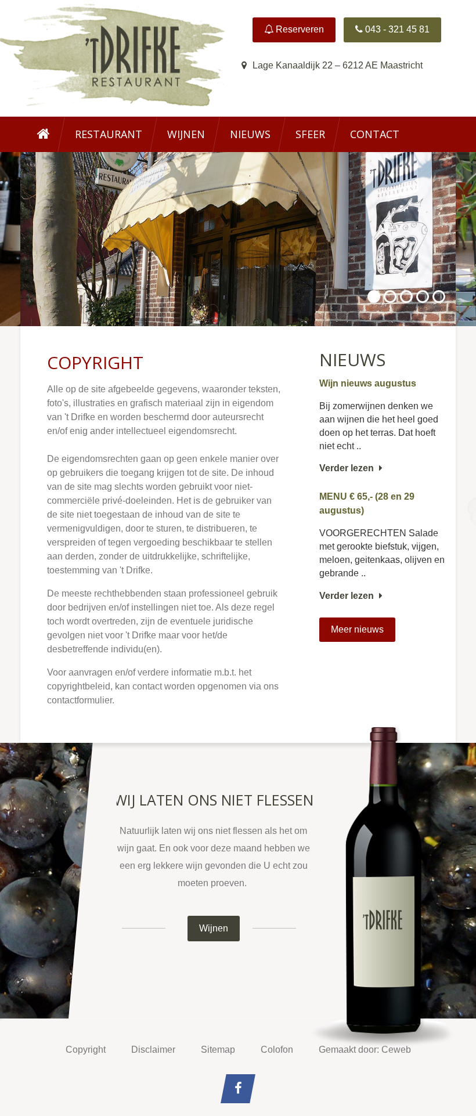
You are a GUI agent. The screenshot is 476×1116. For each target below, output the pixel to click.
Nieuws (250, 134)
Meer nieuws (357, 629)
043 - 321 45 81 (396, 29)
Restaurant (108, 134)
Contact (374, 134)
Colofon (277, 1049)
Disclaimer (153, 1049)
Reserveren (298, 29)
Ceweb (396, 1049)
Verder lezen (347, 468)
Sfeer (310, 134)
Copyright (86, 1049)
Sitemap (218, 1049)
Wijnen (186, 134)
